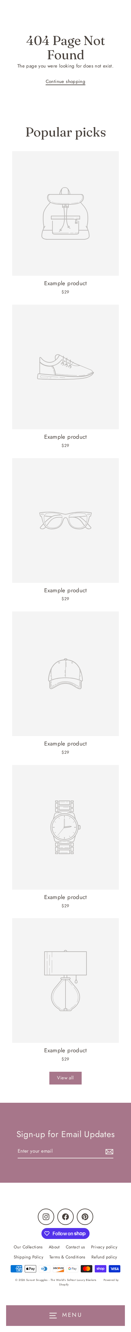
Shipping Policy (28, 1257)
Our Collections (28, 1247)
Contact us (75, 1247)
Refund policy (104, 1257)
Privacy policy (104, 1247)
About (54, 1247)
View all (65, 1077)
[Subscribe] (108, 1151)
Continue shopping (66, 81)
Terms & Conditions (67, 1257)
